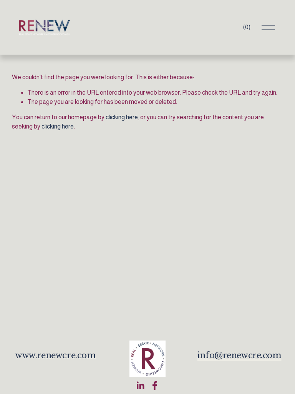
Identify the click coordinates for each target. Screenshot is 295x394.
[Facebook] (154, 385)
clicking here (122, 117)
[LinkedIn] (140, 385)
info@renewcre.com (239, 355)
